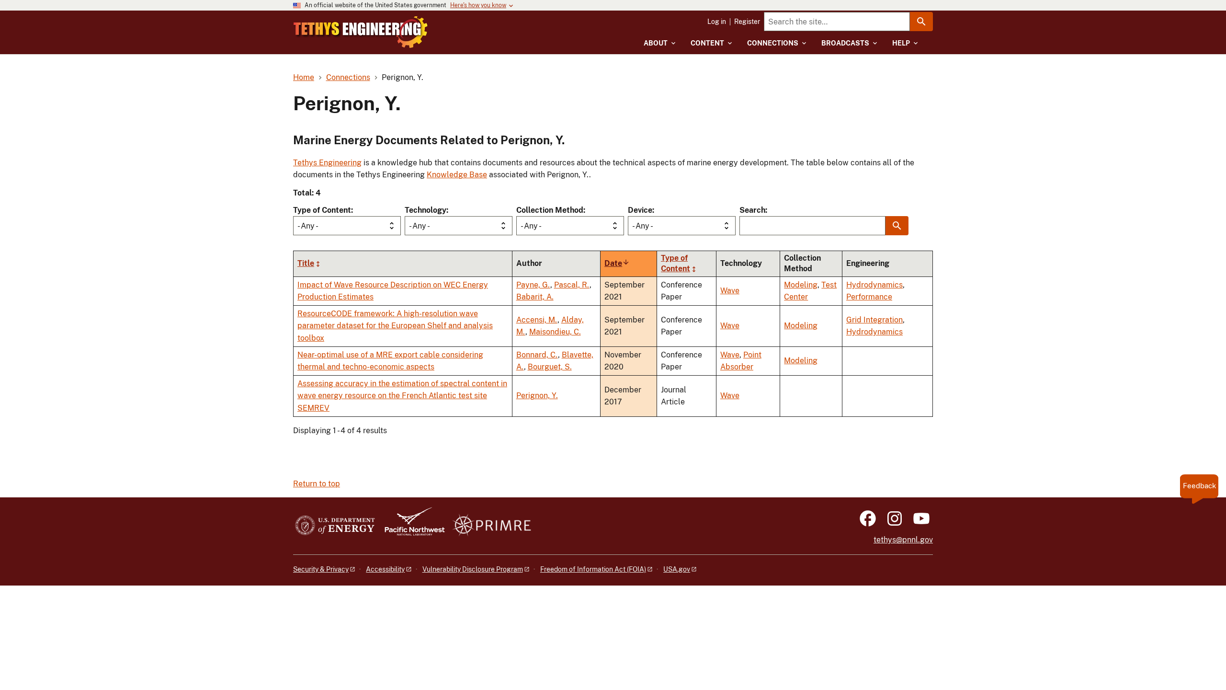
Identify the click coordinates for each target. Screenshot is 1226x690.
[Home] (360, 32)
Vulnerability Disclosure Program (472, 569)
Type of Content (322, 210)
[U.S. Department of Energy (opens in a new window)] (335, 526)
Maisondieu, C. (555, 331)
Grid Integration (874, 319)
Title (305, 263)
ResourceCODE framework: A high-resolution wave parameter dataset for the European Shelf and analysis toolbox (395, 326)
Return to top (316, 483)
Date (617, 263)
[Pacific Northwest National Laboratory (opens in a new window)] (411, 526)
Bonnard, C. (537, 354)
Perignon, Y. (537, 395)
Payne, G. (533, 284)
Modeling (800, 284)
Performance (869, 296)
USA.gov (676, 569)
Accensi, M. (536, 319)
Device (640, 210)
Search (752, 210)
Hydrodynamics (874, 284)
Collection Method (549, 210)
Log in (716, 21)
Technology (425, 210)
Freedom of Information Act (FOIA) (593, 569)
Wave (729, 290)
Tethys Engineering (327, 162)
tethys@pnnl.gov (903, 539)
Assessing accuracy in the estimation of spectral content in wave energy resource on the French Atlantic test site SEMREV (402, 396)
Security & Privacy (321, 569)
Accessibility (385, 569)
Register (747, 21)
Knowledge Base (457, 174)
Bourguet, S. (550, 366)
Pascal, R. (572, 284)
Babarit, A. (535, 296)
